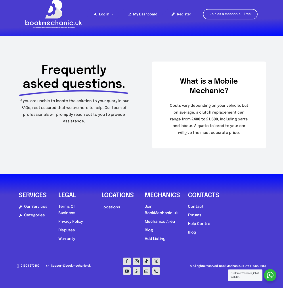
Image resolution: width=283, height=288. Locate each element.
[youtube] (127, 271)
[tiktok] (146, 261)
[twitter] (156, 261)
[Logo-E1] (53, 2)
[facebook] (127, 261)
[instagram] (136, 261)
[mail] (146, 271)
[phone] (156, 271)
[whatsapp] (136, 271)
